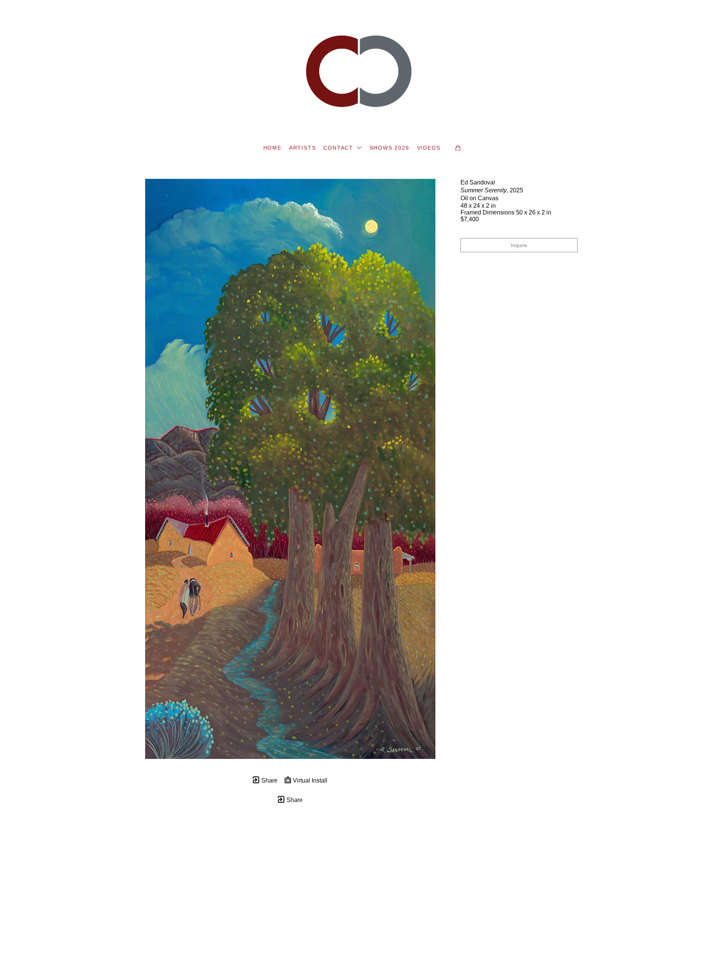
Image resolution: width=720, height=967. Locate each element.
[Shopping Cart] (457, 148)
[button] (342, 148)
